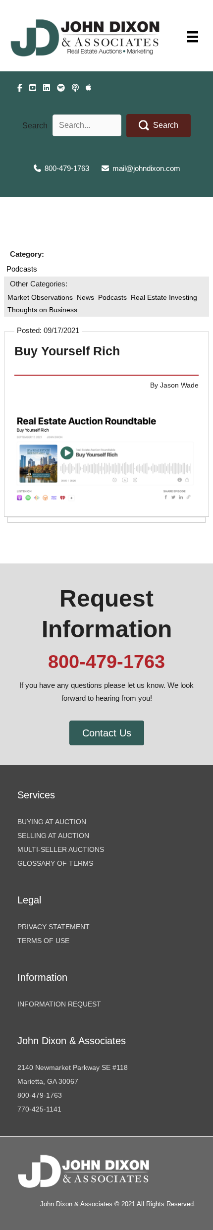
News (85, 297)
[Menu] (192, 36)
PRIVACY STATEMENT (53, 927)
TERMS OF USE (43, 941)
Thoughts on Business (42, 310)
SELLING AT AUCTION (53, 835)
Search (35, 125)
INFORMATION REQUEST (59, 1004)
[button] (158, 125)
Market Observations (40, 297)
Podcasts (21, 269)
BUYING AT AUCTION (51, 822)
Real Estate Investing (164, 297)
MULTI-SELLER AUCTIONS (60, 849)
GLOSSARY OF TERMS (55, 863)
